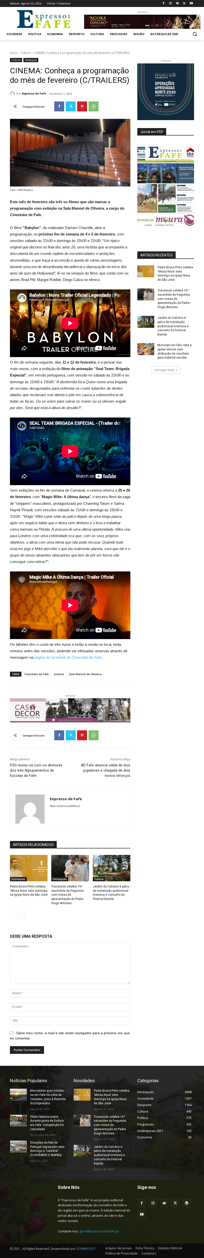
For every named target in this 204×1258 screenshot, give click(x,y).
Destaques (31, 60)
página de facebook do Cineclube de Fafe (67, 657)
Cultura (26, 53)
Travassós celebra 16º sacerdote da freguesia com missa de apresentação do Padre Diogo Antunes (67, 895)
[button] (195, 34)
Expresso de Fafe (34, 93)
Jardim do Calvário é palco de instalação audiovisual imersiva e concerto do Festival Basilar (173, 326)
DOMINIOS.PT (86, 1249)
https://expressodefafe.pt (65, 805)
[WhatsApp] (94, 106)
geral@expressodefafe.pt (99, 1231)
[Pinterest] (82, 106)
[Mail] (177, 3)
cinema (59, 674)
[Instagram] (170, 3)
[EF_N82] (165, 187)
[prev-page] (13, 915)
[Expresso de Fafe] (13, 93)
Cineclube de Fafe (36, 674)
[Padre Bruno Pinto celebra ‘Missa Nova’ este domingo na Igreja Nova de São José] (29, 868)
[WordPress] (186, 1203)
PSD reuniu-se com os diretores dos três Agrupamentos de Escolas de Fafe (36, 770)
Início (13, 53)
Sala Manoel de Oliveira (85, 674)
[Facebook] (163, 3)
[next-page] (21, 915)
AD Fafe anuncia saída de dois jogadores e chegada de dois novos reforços (105, 770)
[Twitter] (184, 3)
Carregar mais (164, 370)
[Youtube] (191, 3)
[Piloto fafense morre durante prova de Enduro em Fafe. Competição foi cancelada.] (18, 1121)
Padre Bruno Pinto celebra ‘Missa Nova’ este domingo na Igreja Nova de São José (29, 891)
